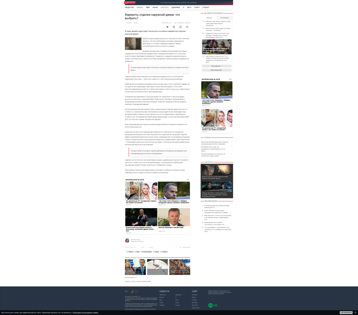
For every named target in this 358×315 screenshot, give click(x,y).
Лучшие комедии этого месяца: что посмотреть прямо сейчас (217, 155)
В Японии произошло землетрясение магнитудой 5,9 (216, 207)
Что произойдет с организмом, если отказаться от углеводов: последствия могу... (217, 229)
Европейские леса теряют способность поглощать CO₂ (216, 223)
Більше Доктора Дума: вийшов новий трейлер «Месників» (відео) (215, 177)
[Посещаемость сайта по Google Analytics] (135, 291)
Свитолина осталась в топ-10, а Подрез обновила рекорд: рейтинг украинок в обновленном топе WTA (217, 59)
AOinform (131, 2)
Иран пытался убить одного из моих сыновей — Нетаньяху (218, 29)
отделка (164, 251)
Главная (194, 294)
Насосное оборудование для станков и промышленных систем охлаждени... (217, 143)
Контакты (195, 305)
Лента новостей (216, 70)
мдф (138, 251)
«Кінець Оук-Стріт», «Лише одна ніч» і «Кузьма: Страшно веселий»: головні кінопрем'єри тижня (214, 194)
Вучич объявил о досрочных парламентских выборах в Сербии (217, 211)
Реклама (194, 302)
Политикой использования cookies (85, 312)
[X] (174, 27)
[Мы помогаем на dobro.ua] (212, 307)
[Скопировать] (187, 27)
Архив (194, 297)
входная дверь (147, 251)
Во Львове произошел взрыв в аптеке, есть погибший (178, 2)
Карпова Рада (135, 239)
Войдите (127, 281)
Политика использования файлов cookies (140, 306)
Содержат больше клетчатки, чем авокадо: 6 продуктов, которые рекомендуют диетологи (217, 35)
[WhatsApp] (180, 27)
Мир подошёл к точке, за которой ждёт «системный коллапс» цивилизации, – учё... (217, 217)
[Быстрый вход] (222, 2)
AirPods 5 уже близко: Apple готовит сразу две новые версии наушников (218, 23)
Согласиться (346, 312)
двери (157, 251)
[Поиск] (229, 2)
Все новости (216, 66)
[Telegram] (167, 27)
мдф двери (175, 89)
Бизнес (151, 247)
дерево (131, 251)
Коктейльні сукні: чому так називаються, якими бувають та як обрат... (217, 149)
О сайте (194, 300)
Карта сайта (196, 308)
